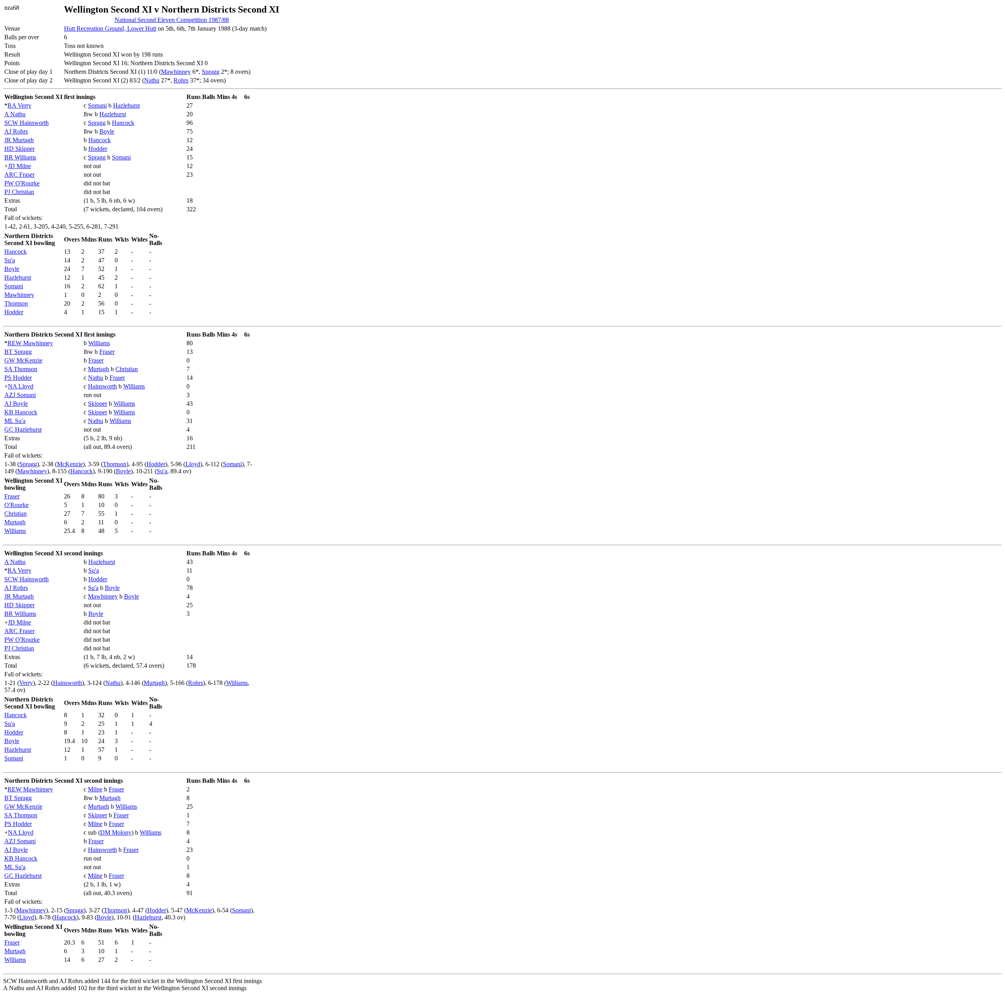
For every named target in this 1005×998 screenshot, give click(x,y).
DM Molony (116, 832)
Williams (99, 343)
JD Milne (19, 166)
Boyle (106, 131)
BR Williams (20, 157)
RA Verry (19, 105)
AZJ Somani (20, 395)
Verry (26, 682)
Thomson (16, 303)
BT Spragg (18, 351)
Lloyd (192, 464)
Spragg (210, 71)
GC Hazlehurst (23, 429)
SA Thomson (20, 369)
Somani (97, 105)
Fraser (107, 351)
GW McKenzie (23, 360)
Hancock (123, 122)
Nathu (151, 80)
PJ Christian (19, 192)
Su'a (9, 260)
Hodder (97, 148)
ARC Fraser (19, 174)
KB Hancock (20, 412)
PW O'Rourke (22, 183)
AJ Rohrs (16, 131)
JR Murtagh (19, 140)
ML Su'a (15, 421)
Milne (95, 789)
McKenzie (70, 464)
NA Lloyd (20, 386)
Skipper (97, 403)
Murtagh (98, 369)
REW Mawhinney (30, 343)
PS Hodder (18, 377)
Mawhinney (176, 71)
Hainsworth (102, 386)
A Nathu (15, 114)
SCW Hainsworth (26, 122)
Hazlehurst (126, 105)
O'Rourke (16, 505)
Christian (126, 369)
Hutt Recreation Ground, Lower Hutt (110, 28)
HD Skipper (19, 148)
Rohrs (181, 80)
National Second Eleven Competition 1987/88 (172, 19)
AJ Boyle (16, 403)
